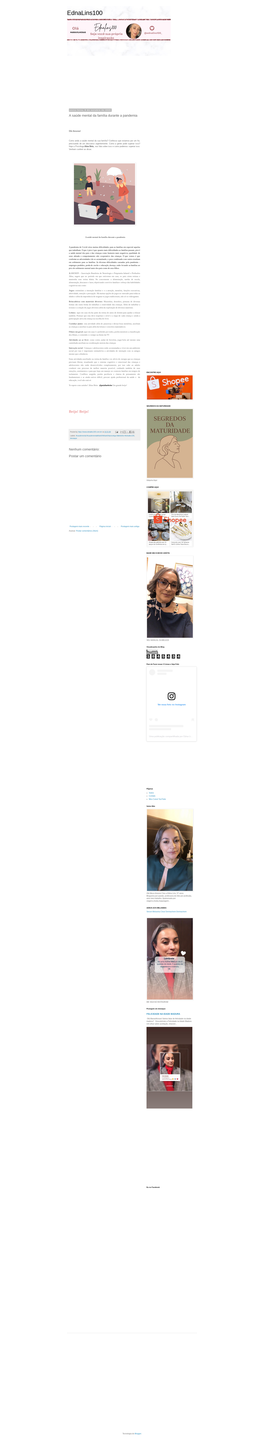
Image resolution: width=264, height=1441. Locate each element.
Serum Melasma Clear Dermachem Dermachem (167, 912)
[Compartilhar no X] (127, 432)
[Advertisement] (97, 81)
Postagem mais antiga (130, 526)
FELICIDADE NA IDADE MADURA (163, 1014)
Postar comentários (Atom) (87, 531)
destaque (73, 438)
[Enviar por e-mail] (121, 432)
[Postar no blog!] (124, 432)
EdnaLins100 (85, 12)
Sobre (151, 793)
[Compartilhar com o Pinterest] (133, 432)
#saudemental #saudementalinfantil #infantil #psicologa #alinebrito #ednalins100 (105, 436)
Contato (152, 796)
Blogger (138, 1434)
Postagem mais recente (79, 526)
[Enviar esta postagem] (117, 432)
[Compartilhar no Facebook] (130, 432)
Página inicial (105, 526)
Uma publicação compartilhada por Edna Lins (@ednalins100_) (179, 736)
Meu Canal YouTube (157, 799)
